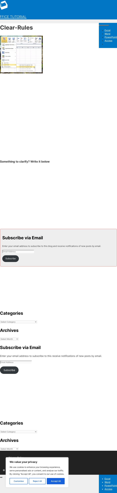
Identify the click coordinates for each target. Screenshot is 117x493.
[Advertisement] (58, 97)
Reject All (37, 481)
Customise (19, 481)
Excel (107, 30)
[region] (37, 472)
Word (107, 33)
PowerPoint (111, 37)
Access (108, 40)
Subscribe (10, 258)
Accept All (56, 481)
